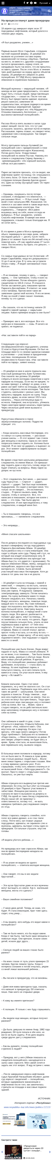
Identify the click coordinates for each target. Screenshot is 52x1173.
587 (5, 24)
